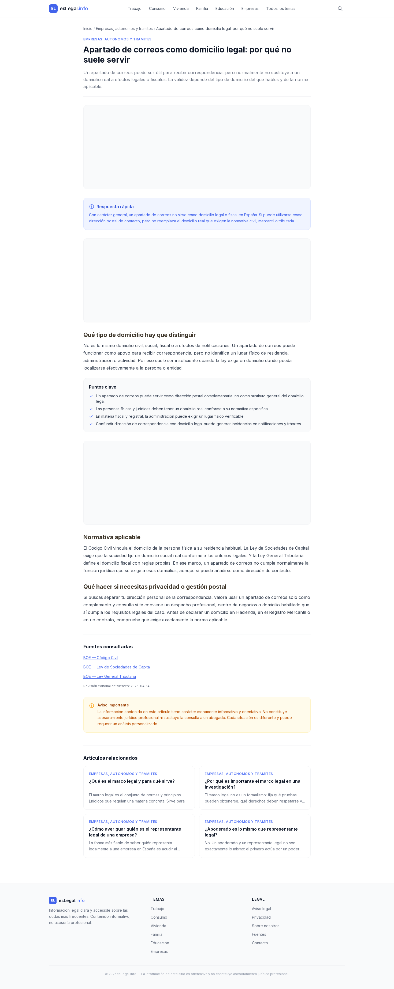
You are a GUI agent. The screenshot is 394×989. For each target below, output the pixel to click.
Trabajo (135, 8)
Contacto (260, 943)
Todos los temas (280, 8)
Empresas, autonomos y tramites (117, 39)
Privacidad (261, 917)
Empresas (250, 8)
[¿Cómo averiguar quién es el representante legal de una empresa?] (139, 836)
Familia (202, 8)
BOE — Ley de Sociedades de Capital (117, 667)
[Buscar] (340, 8)
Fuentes (259, 934)
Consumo (157, 8)
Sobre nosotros (266, 925)
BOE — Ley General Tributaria (109, 676)
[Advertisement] (197, 147)
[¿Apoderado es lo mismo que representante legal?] (254, 836)
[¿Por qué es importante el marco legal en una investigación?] (254, 788)
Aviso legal (261, 908)
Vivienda (181, 8)
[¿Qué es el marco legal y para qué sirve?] (139, 788)
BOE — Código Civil (100, 657)
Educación (224, 8)
